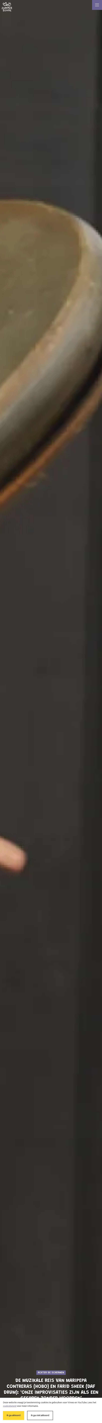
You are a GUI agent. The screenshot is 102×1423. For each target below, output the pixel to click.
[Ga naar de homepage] (5, 5)
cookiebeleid (9, 1406)
